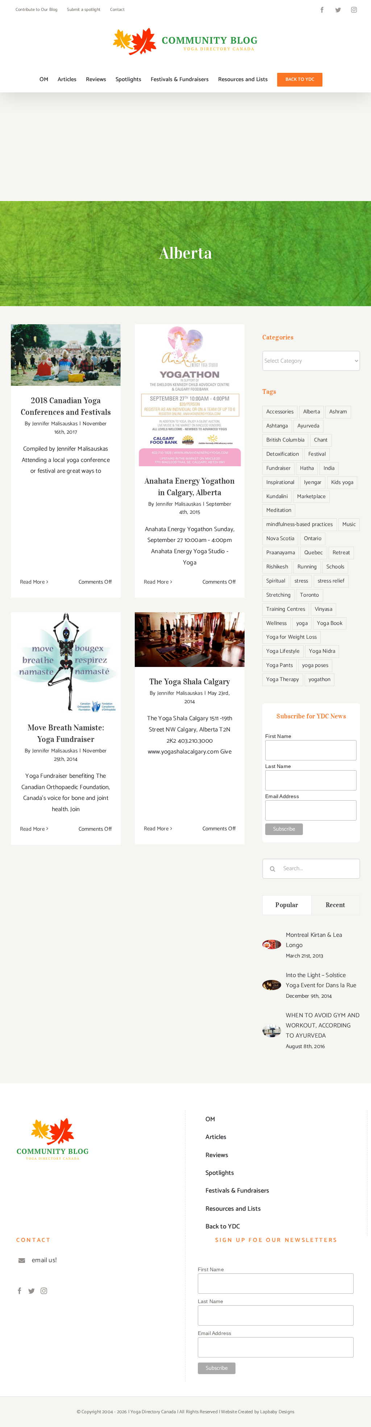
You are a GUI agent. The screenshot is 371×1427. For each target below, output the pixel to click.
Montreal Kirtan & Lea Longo (314, 940)
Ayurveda (308, 425)
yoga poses (315, 665)
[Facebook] (19, 1291)
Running (307, 566)
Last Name (278, 766)
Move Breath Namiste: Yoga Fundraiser (66, 651)
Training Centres (285, 609)
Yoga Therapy (282, 679)
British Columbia (285, 440)
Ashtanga (277, 425)
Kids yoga (342, 482)
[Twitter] (31, 1291)
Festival (317, 454)
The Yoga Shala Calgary (190, 633)
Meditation (278, 510)
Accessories (279, 411)
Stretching (278, 595)
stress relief (331, 580)
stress (301, 580)
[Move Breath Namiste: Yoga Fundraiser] (66, 662)
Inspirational (280, 482)
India (329, 468)
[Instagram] (44, 1291)
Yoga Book (329, 623)
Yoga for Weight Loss (291, 637)
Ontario (312, 538)
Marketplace (311, 496)
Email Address (282, 796)
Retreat (341, 552)
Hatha (307, 468)
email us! (44, 1260)
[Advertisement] (185, 146)
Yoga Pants (279, 665)
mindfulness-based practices (299, 524)
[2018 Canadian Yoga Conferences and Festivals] (66, 355)
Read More (32, 582)
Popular (286, 905)
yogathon (320, 679)
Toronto (309, 595)
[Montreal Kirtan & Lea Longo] (271, 945)
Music (349, 524)
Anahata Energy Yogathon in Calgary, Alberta (190, 384)
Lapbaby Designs (277, 1412)
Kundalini (277, 496)
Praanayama (280, 552)
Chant (321, 440)
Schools (335, 566)
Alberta (311, 411)
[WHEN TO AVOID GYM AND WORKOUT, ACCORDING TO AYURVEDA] (271, 1030)
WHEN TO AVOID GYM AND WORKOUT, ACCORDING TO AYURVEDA (322, 1025)
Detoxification (282, 454)
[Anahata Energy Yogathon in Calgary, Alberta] (190, 395)
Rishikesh (277, 566)
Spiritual (275, 580)
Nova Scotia (280, 538)
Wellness (276, 623)
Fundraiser (278, 468)
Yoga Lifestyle (283, 651)
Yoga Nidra (322, 651)
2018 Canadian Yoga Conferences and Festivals (66, 344)
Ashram (338, 411)
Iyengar (312, 482)
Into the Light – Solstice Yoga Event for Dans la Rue (321, 980)
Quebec (313, 552)
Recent (336, 905)
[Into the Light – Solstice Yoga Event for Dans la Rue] (271, 985)
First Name (278, 736)
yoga (302, 623)
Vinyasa (323, 609)
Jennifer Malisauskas (55, 423)
